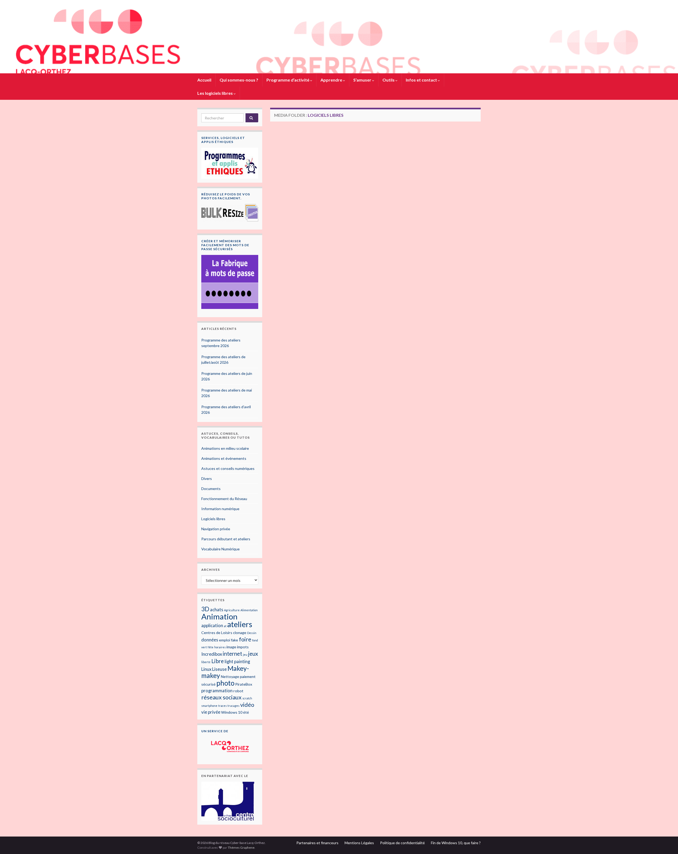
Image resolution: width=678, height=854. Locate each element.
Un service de (214, 731)
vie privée (210, 712)
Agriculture (232, 610)
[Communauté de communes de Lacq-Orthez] (229, 746)
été (246, 712)
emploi (224, 640)
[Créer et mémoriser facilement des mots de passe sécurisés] (229, 282)
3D (205, 609)
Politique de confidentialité (402, 842)
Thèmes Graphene (241, 847)
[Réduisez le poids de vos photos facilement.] (229, 212)
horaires (220, 647)
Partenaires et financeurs (317, 842)
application (212, 625)
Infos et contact (422, 79)
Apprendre (331, 79)
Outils (388, 79)
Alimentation (249, 610)
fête (210, 647)
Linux (206, 669)
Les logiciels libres (215, 93)
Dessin (251, 633)
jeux (253, 653)
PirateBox (243, 684)
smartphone (209, 705)
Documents (211, 488)
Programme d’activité (288, 79)
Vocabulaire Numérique (220, 549)
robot (238, 691)
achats (216, 609)
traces (222, 705)
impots (243, 647)
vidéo (247, 704)
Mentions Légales (359, 842)
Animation (219, 616)
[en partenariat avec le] (227, 800)
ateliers (239, 624)
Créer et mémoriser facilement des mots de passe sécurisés (225, 245)
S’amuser (362, 79)
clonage (239, 632)
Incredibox (211, 654)
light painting (237, 661)
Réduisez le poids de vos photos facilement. (225, 196)
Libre (217, 661)
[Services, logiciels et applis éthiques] (229, 162)
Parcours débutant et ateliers (225, 539)
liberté (206, 662)
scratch (247, 698)
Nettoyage (230, 676)
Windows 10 (231, 712)
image (231, 647)
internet (232, 653)
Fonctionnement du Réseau (224, 498)
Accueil (204, 79)
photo (225, 683)
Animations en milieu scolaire (225, 448)
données (209, 639)
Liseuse (219, 669)
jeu (245, 654)
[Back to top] (666, 842)
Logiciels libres (213, 518)
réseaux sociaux (221, 697)
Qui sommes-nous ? (239, 79)
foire (245, 639)
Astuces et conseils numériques (228, 468)
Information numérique (220, 508)
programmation (217, 690)
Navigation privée (215, 529)
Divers (206, 478)
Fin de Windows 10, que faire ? (456, 842)
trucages (233, 705)
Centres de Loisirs (216, 632)
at (225, 626)
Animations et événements (223, 458)
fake (234, 640)
